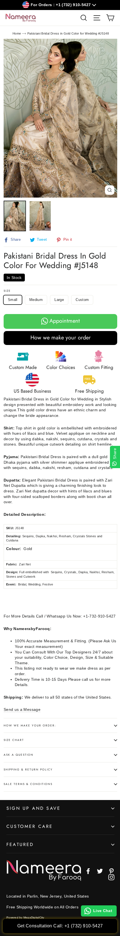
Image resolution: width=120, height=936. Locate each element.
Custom (82, 300)
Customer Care (29, 826)
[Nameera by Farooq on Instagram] (111, 877)
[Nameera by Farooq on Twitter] (100, 871)
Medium (36, 300)
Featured (20, 844)
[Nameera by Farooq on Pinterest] (111, 871)
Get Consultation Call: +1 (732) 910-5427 (60, 925)
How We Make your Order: (30, 725)
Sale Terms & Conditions (28, 784)
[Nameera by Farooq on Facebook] (88, 871)
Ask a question (18, 755)
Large (59, 300)
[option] (60, 118)
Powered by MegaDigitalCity (25, 917)
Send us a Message (22, 709)
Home (17, 33)
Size (7, 291)
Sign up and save (33, 808)
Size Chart (14, 740)
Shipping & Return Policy (28, 769)
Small (13, 300)
